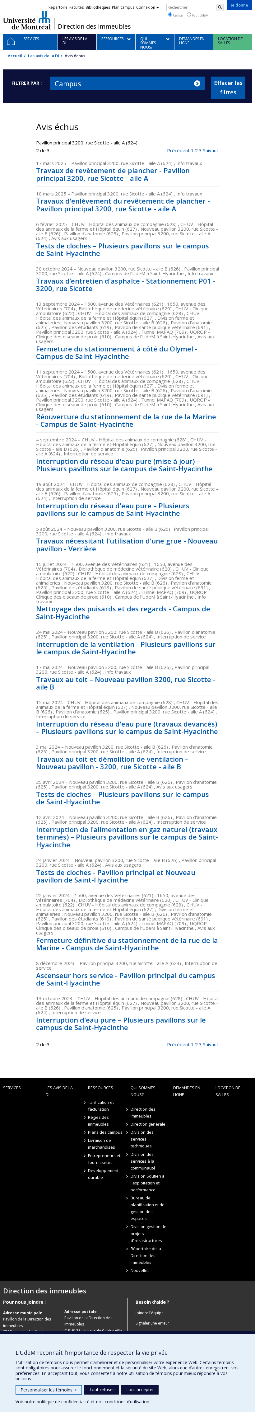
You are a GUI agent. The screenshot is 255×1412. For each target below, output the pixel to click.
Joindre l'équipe (150, 1313)
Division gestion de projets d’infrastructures (148, 1233)
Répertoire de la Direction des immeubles (146, 1255)
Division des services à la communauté (143, 1161)
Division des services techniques (142, 1139)
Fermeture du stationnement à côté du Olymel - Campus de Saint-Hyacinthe (116, 352)
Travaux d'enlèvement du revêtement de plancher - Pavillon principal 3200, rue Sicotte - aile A (123, 204)
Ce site (177, 15)
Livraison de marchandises (101, 1143)
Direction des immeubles (94, 26)
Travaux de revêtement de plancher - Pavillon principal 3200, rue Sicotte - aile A (113, 174)
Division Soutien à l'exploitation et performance (148, 1183)
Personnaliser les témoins (49, 1390)
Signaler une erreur (152, 1323)
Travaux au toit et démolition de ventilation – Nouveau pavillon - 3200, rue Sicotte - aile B (112, 762)
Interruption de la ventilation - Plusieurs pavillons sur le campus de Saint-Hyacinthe (126, 647)
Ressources (100, 1087)
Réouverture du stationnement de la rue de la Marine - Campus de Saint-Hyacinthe (126, 420)
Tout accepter (140, 1389)
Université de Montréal (27, 20)
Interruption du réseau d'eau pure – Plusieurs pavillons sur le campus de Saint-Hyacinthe (112, 509)
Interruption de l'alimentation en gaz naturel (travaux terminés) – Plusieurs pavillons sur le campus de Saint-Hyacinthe (127, 837)
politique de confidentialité (63, 1402)
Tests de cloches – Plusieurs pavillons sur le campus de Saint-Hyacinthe (122, 249)
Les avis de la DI (43, 56)
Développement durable (103, 1174)
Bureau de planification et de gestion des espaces (148, 1208)
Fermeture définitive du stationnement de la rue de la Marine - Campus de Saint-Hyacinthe (127, 943)
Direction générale (148, 1124)
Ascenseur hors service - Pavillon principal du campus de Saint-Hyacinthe (125, 979)
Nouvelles (140, 1270)
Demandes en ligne (186, 1091)
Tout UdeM (200, 15)
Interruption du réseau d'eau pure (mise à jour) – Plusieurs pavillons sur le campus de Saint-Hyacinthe (124, 464)
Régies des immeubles (98, 1120)
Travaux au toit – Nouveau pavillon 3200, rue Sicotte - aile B (126, 683)
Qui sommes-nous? (144, 1091)
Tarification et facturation (101, 1105)
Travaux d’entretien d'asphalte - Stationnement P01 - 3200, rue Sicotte (126, 284)
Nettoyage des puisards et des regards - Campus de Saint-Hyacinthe (123, 612)
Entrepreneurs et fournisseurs (104, 1159)
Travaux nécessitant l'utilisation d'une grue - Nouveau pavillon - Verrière (127, 544)
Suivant (210, 150)
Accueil (15, 56)
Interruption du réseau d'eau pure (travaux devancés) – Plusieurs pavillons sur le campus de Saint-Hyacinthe (127, 727)
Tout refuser (101, 1389)
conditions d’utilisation (127, 1402)
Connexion (145, 7)
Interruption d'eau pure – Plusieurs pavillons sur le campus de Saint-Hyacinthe (121, 1023)
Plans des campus (105, 1132)
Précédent (178, 150)
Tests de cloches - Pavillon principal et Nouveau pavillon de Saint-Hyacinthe (115, 876)
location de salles (228, 1091)
